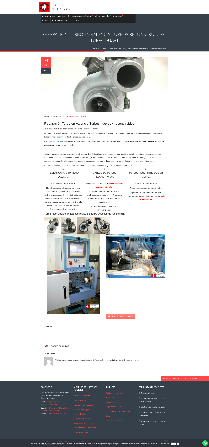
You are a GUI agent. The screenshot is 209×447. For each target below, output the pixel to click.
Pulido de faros (79, 400)
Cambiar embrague (81, 409)
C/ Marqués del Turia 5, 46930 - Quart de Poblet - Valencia (55, 409)
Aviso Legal (110, 397)
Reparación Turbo (80, 432)
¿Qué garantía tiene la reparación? (153, 407)
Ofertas (46, 20)
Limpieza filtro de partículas (84, 428)
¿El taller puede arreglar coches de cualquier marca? (152, 400)
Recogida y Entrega (148, 393)
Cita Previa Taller (103, 16)
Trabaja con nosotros (115, 420)
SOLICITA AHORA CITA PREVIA (122, 316)
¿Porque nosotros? (61, 20)
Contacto (75, 20)
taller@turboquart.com (54, 402)
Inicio (46, 16)
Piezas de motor (115, 49)
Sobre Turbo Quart (59, 16)
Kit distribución (79, 414)
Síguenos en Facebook (115, 407)
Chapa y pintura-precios (83, 405)
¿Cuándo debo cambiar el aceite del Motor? (152, 422)
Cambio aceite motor (81, 418)
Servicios (118, 16)
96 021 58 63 (53, 405)
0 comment (83, 116)
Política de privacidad (114, 393)
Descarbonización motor (83, 423)
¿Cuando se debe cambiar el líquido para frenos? (152, 414)
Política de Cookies (113, 402)
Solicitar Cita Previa (173, 378)
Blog (108, 416)
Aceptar (173, 444)
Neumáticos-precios (81, 396)
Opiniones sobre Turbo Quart (118, 411)
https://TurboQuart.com (57, 414)
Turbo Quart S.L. (73, 116)
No (178, 444)
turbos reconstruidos (55, 141)
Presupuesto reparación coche (81, 16)
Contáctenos (192, 378)
